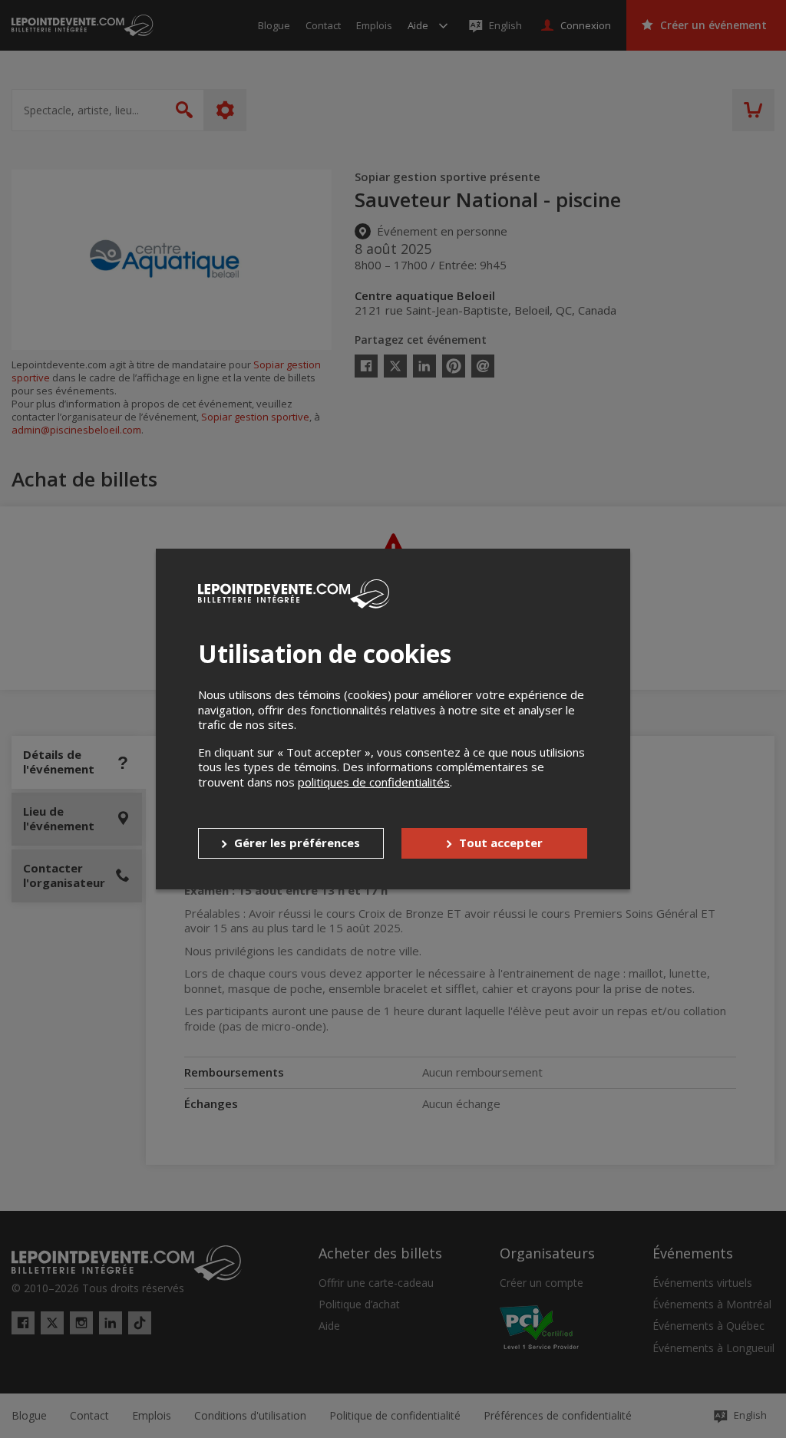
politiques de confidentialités (374, 782)
